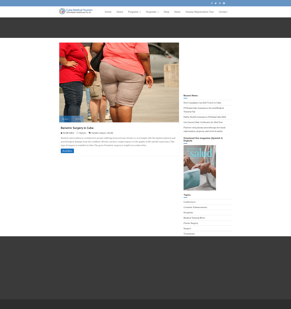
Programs (133, 11)
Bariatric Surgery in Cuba (77, 128)
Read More (67, 151)
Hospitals (151, 11)
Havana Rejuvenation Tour (200, 11)
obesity (110, 132)
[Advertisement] (208, 69)
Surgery (82, 132)
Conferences (190, 201)
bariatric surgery (99, 132)
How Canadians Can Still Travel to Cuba (202, 102)
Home (108, 11)
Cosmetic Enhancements (195, 207)
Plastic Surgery (191, 223)
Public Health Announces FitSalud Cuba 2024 (205, 116)
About (119, 11)
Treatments (189, 233)
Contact (223, 11)
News (177, 11)
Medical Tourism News (194, 217)
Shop (166, 11)
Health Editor (68, 132)
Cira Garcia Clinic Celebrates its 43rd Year (203, 122)
